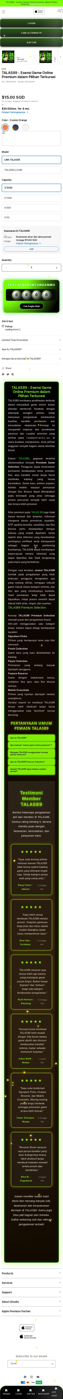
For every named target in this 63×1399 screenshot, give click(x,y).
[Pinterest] (13, 375)
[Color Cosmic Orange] (5, 127)
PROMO (6, 1394)
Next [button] (60, 3)
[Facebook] (4, 375)
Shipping (16, 101)
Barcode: (21, 82)
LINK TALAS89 (12, 159)
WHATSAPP (43, 1394)
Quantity (6, 260)
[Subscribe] (52, 1364)
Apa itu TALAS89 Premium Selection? (27, 762)
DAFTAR (31, 1394)
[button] (31, 340)
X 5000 (8, 187)
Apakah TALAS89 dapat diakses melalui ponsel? (28, 770)
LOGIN (19, 1394)
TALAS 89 (37, 512)
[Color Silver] (25, 127)
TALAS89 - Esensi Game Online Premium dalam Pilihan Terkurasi (31, 3)
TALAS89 (23, 458)
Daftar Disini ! (36, 4)
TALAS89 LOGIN (13, 170)
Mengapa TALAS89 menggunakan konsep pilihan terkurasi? (29, 753)
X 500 (7, 207)
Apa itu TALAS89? (18, 738)
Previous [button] (2, 3)
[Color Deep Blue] (15, 127)
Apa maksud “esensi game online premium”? (31, 745)
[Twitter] (9, 375)
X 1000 (8, 198)
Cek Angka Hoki (31, 306)
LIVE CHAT (54, 1394)
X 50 (6, 217)
